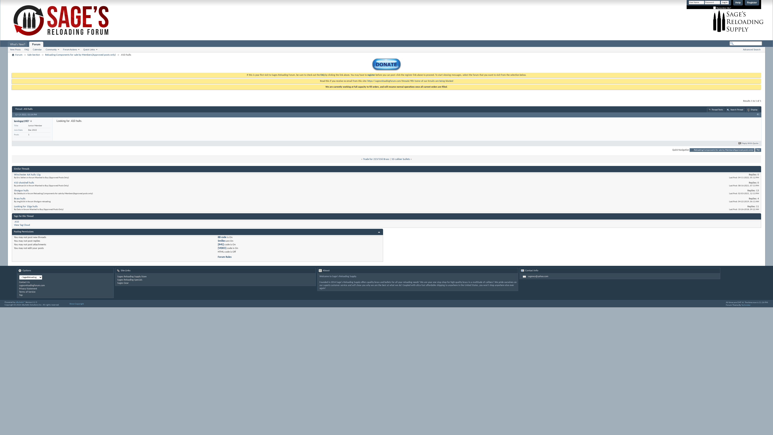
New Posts (15, 49)
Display (754, 110)
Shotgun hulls (21, 190)
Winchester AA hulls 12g (27, 174)
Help (738, 2)
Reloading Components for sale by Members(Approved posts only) (80, 55)
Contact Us (24, 282)
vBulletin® (20, 302)
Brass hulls (19, 198)
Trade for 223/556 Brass (376, 159)
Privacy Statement (28, 289)
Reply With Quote (750, 143)
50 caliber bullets (401, 159)
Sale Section (33, 55)
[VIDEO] (222, 248)
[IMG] (221, 244)
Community (51, 49)
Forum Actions (70, 49)
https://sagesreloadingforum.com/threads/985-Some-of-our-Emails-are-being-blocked (410, 81)
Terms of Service (27, 292)
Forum (36, 44)
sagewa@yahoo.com (538, 276)
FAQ (27, 49)
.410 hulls (28, 109)
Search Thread (737, 110)
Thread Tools (717, 110)
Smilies (221, 241)
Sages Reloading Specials (129, 280)
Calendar (37, 49)
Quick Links (89, 49)
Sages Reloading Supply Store (132, 277)
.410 (16, 222)
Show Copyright (76, 304)
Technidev (745, 305)
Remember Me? (723, 8)
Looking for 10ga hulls (26, 206)
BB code (222, 237)
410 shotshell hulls (24, 182)
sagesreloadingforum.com (32, 285)
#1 (758, 114)
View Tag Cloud (22, 225)
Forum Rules (224, 257)
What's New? (17, 44)
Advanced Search (752, 49)
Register (752, 2)
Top (758, 150)
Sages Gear (123, 283)
